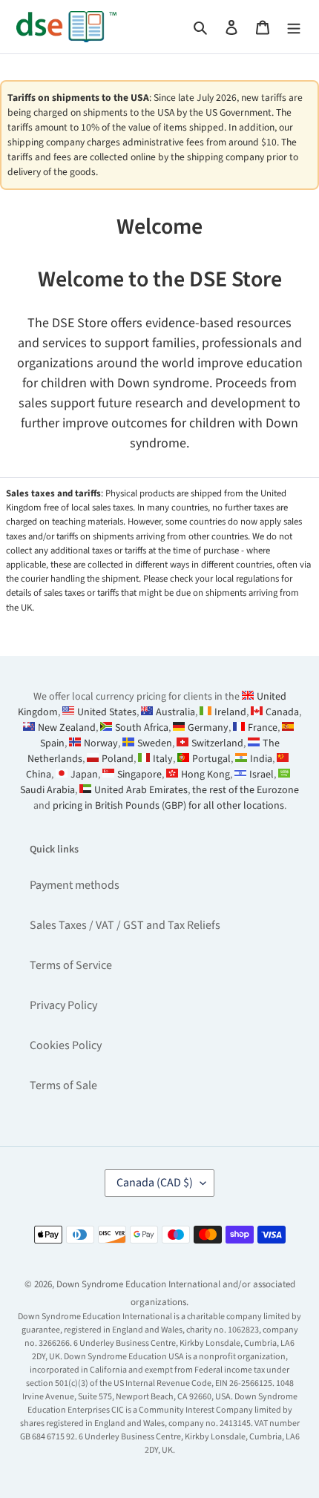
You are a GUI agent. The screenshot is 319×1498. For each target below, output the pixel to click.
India (261, 759)
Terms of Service (71, 965)
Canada (282, 712)
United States (107, 712)
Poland (118, 759)
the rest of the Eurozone (245, 790)
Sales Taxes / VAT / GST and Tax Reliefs (125, 925)
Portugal (211, 759)
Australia (175, 712)
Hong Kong (205, 774)
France (262, 727)
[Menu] (293, 26)
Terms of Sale (63, 1085)
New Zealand (67, 727)
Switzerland (217, 743)
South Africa (141, 727)
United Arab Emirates (141, 790)
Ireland (230, 712)
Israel (261, 774)
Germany (208, 727)
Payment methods (74, 885)
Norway (101, 743)
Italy (163, 759)
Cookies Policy (66, 1045)
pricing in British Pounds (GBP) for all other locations (168, 805)
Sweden (154, 743)
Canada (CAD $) (154, 1183)
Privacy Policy (63, 1005)
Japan (84, 774)
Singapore (139, 774)
